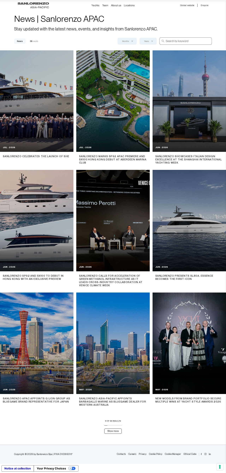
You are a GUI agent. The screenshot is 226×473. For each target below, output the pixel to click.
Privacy (142, 454)
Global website (187, 5)
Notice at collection (17, 468)
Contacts (121, 454)
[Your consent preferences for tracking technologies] (219, 466)
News (20, 41)
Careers (132, 454)
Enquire (204, 5)
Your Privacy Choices (51, 468)
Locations (129, 5)
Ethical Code (190, 454)
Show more (113, 431)
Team (105, 5)
